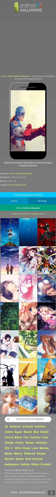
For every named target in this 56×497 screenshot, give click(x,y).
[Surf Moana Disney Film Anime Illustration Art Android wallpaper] (46, 372)
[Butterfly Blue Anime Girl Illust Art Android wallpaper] (9, 288)
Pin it (42, 213)
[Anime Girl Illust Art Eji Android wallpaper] (28, 316)
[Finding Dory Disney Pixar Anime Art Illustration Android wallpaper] (28, 232)
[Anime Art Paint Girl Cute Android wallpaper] (28, 260)
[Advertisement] (28, 44)
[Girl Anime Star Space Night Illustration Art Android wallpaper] (9, 232)
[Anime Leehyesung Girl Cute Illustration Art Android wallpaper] (46, 288)
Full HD (14, 201)
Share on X (16, 213)
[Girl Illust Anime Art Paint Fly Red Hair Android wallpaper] (46, 400)
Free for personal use (17, 184)
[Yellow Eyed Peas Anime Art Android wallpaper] (28, 372)
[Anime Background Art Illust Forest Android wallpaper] (28, 344)
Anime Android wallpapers (20, 173)
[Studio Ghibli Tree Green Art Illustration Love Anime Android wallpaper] (9, 316)
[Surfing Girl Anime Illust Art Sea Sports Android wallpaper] (46, 344)
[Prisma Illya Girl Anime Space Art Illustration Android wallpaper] (46, 316)
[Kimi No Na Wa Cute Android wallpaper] (9, 260)
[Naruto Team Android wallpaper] (46, 260)
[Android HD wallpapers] (28, 12)
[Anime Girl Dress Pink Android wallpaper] (9, 400)
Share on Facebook (30, 213)
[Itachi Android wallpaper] (46, 232)
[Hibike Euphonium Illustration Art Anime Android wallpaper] (9, 344)
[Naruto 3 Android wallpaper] (9, 372)
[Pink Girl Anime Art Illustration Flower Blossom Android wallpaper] (28, 288)
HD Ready (42, 201)
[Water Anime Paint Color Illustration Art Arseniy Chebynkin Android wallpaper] (28, 400)
